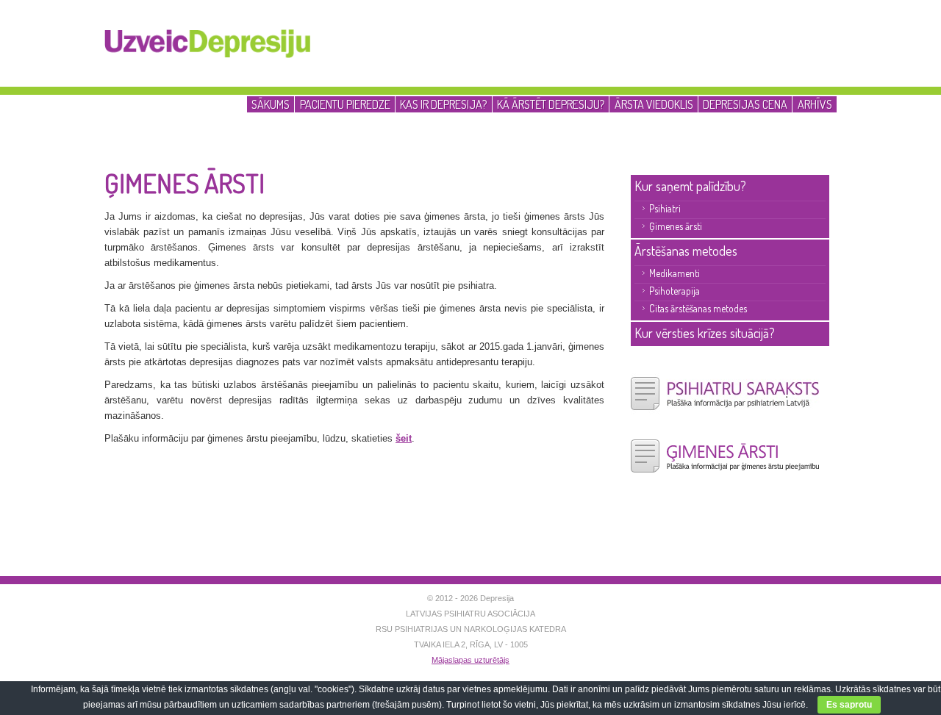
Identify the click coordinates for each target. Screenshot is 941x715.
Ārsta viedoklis (654, 104)
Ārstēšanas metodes (685, 250)
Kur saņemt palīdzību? (690, 186)
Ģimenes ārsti (675, 226)
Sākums (270, 104)
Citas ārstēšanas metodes (698, 308)
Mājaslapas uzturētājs (470, 659)
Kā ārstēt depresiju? (550, 104)
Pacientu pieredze (345, 104)
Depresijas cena (745, 104)
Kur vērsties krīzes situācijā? (704, 333)
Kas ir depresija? (443, 104)
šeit (404, 438)
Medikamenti (674, 273)
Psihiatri (665, 208)
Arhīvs (815, 104)
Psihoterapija (674, 290)
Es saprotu (849, 705)
